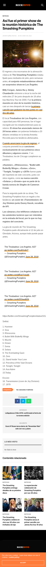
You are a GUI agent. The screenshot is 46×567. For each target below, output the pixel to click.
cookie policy (14, 557)
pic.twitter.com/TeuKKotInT (16, 250)
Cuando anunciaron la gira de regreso (20, 143)
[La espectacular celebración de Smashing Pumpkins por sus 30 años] (33, 473)
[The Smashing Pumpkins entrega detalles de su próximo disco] (12, 473)
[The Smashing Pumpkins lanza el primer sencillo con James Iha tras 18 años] (33, 505)
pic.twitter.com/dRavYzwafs (16, 275)
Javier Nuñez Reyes (10, 36)
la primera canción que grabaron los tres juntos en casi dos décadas (22, 109)
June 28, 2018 (32, 257)
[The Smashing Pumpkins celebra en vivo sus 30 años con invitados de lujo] (12, 505)
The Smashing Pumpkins (24, 390)
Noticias (6, 16)
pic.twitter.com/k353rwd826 (16, 299)
